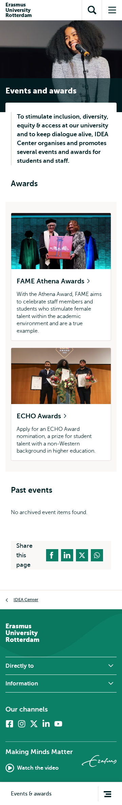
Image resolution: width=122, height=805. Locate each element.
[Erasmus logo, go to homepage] (99, 761)
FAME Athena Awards (51, 281)
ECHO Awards (40, 416)
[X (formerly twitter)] (34, 724)
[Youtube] (58, 724)
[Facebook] (9, 724)
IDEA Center (26, 599)
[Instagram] (22, 724)
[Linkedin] (46, 724)
